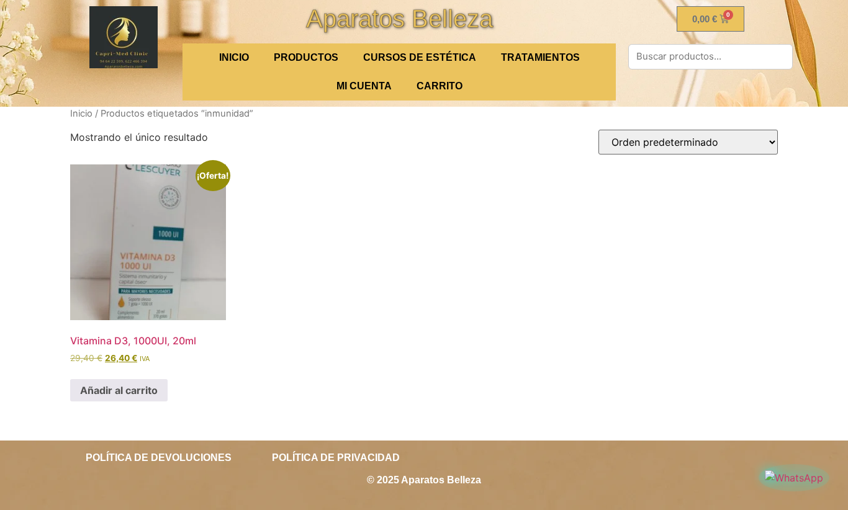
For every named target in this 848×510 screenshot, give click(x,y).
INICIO (234, 57)
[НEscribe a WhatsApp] (794, 477)
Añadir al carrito (119, 390)
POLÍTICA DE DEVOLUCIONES (159, 457)
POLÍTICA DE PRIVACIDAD (336, 457)
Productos (306, 57)
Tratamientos (540, 57)
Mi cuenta (364, 86)
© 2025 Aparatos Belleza (424, 480)
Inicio (81, 113)
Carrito (439, 86)
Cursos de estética (419, 57)
